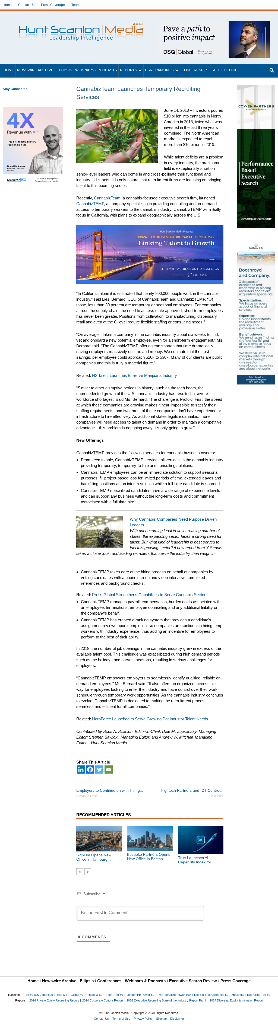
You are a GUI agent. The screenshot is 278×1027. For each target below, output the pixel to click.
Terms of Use (121, 1018)
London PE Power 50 (140, 994)
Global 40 (77, 994)
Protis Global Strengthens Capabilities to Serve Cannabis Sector (149, 594)
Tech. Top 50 (114, 994)
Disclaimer (177, 1018)
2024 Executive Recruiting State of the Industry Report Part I (166, 1000)
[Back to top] (270, 1019)
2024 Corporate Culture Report (102, 1000)
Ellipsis (64, 70)
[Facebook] (90, 769)
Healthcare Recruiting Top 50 (251, 994)
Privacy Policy (143, 1018)
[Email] (109, 769)
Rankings (164, 70)
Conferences (195, 70)
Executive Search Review (193, 980)
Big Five (61, 994)
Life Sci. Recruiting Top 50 (211, 994)
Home (7, 5)
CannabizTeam (107, 198)
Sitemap (161, 1018)
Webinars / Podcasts (96, 70)
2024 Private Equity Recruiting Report (54, 1000)
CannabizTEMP (90, 203)
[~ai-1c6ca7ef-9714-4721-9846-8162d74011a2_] (213, 23)
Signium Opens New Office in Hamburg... (93, 857)
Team (75, 5)
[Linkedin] (81, 769)
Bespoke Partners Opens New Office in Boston (148, 856)
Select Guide (224, 70)
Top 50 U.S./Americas (38, 994)
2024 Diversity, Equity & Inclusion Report (236, 1000)
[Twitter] (99, 769)
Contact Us (26, 5)
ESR (148, 70)
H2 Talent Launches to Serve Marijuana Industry (134, 375)
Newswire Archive (35, 70)
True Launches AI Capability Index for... (196, 860)
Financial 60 (94, 994)
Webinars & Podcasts (145, 980)
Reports (128, 70)
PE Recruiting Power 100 (174, 994)
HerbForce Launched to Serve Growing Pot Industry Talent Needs (150, 719)
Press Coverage (53, 5)
